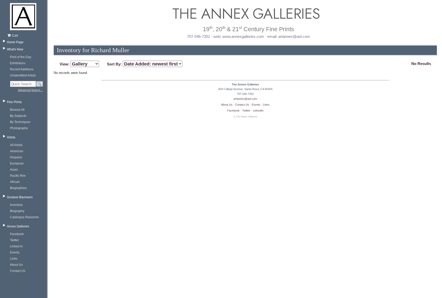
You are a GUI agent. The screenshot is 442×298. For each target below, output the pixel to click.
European (17, 163)
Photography (19, 128)
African (15, 182)
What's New (15, 49)
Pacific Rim (18, 176)
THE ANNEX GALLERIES (245, 13)
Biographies (18, 188)
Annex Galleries (18, 226)
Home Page (15, 42)
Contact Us (17, 271)
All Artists (16, 145)
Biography (17, 211)
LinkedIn (258, 110)
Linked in (16, 246)
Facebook (17, 234)
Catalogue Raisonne (24, 217)
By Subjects (18, 116)
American (16, 151)
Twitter (14, 240)
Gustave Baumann (20, 197)
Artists (11, 137)
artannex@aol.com (245, 98)
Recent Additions (22, 69)
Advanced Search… (30, 90)
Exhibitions (17, 63)
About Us (16, 265)
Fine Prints (14, 102)
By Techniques (20, 122)
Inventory (16, 205)
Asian (14, 169)
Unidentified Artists (23, 75)
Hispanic (16, 157)
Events (14, 252)
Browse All (17, 110)
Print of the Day (20, 57)
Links (13, 258)
